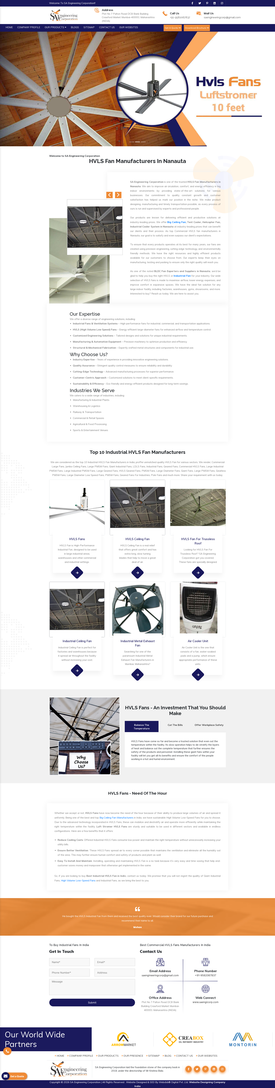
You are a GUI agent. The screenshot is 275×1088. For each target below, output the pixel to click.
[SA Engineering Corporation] (64, 15)
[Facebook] (191, 3)
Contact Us (184, 1055)
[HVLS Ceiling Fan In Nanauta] (137, 572)
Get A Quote (172, 27)
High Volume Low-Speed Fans (78, 880)
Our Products (108, 1055)
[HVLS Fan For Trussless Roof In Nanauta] (198, 572)
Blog (167, 1055)
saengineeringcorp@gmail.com (222, 17)
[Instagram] (220, 3)
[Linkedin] (213, 3)
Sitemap (154, 1055)
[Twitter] (198, 3)
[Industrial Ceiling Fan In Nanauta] (77, 670)
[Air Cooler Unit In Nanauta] (198, 674)
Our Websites (207, 1055)
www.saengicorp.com (206, 1002)
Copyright (55, 1082)
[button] (20, 89)
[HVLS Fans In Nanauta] (77, 572)
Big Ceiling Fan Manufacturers (116, 817)
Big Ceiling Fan (176, 222)
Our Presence (133, 1055)
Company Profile (81, 1055)
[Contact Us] (7, 1051)
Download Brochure (196, 27)
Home (60, 1055)
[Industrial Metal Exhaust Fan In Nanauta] (137, 674)
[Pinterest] (206, 3)
